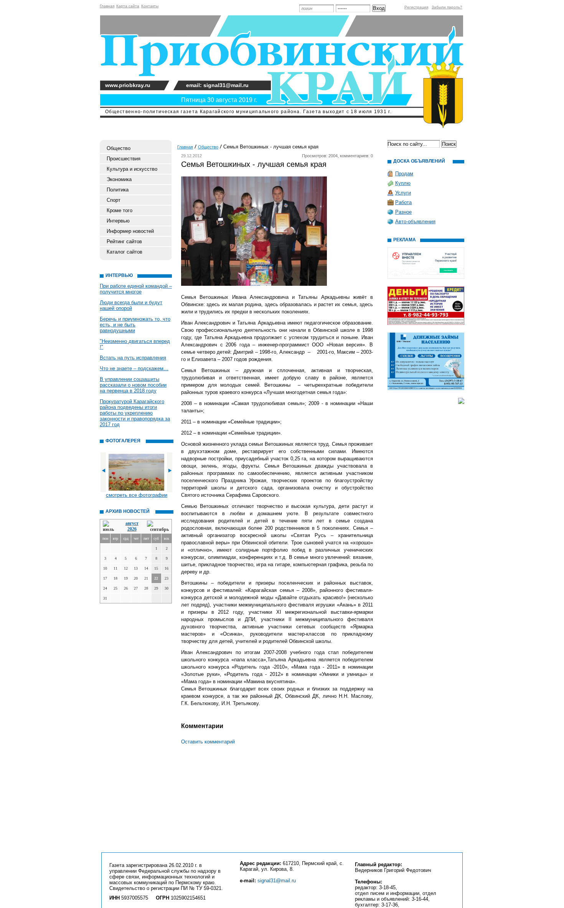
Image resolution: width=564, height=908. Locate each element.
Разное (403, 212)
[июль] (110, 526)
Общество (118, 148)
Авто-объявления (415, 221)
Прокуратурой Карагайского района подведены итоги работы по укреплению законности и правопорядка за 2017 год (135, 413)
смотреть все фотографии (136, 495)
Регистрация (416, 7)
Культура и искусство (132, 169)
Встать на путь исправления (133, 358)
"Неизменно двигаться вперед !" (135, 344)
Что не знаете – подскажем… (134, 368)
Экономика (119, 179)
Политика (118, 190)
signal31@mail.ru (276, 880)
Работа (403, 202)
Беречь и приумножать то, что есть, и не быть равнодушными (135, 324)
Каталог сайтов (124, 252)
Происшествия (123, 158)
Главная (107, 6)
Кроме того (119, 210)
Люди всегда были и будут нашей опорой (131, 305)
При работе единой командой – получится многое (136, 289)
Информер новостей (130, 231)
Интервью (118, 221)
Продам (404, 173)
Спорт (113, 200)
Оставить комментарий (208, 742)
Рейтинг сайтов (124, 241)
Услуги (403, 193)
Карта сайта (127, 6)
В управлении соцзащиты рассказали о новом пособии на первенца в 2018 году (133, 385)
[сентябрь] (158, 526)
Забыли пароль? (447, 7)
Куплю (403, 183)
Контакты (149, 6)
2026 (132, 529)
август (132, 523)
